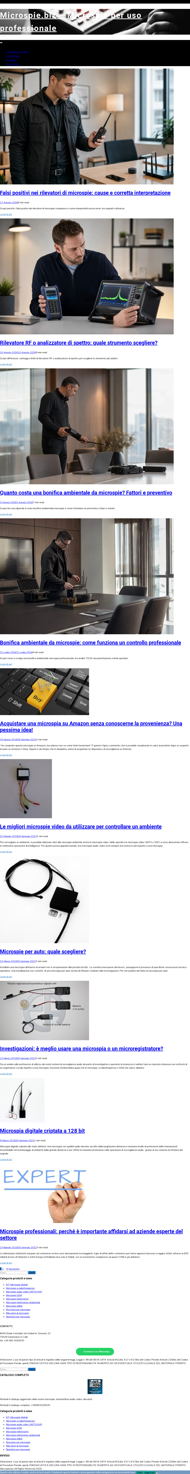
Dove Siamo (12, 64)
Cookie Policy (13, 56)
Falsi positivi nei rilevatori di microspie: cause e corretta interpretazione (85, 193)
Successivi (13, 1268)
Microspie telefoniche (17, 1298)
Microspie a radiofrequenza (20, 1288)
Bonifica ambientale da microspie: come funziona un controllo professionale (90, 643)
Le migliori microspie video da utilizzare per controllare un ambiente (81, 827)
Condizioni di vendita (17, 51)
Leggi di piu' (6, 214)
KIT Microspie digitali (17, 1284)
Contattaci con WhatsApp (97, 1351)
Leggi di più (149, 1472)
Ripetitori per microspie (18, 1316)
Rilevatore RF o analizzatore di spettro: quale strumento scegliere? (78, 343)
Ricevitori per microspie (18, 1309)
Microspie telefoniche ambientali (23, 1302)
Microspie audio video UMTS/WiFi (24, 1291)
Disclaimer (11, 60)
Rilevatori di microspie (17, 1313)
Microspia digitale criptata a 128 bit (42, 1131)
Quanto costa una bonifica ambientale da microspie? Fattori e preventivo (86, 493)
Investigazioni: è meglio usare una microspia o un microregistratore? (81, 1049)
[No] (157, 1473)
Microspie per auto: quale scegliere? (43, 952)
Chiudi (139, 1472)
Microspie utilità (14, 1305)
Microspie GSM (14, 1295)
